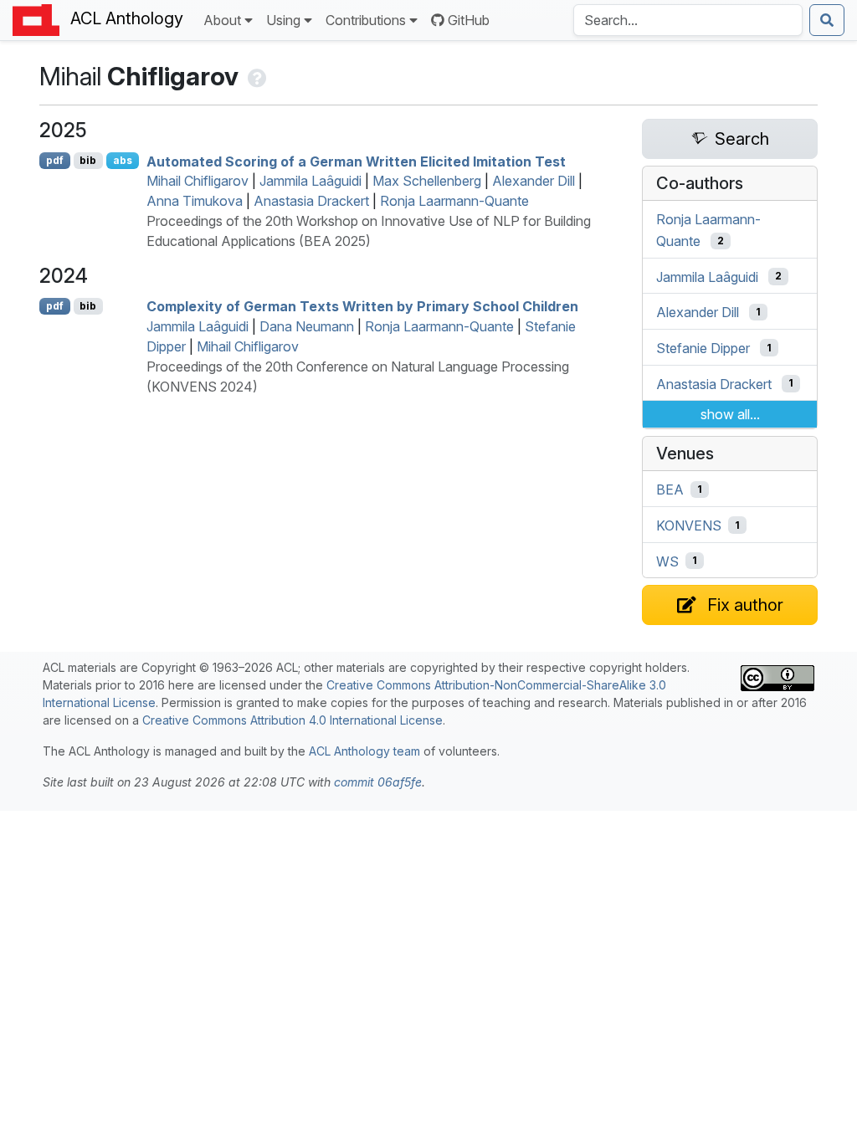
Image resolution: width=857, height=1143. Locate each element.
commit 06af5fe (378, 782)
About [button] (222, 20)
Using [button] (283, 20)
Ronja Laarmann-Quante (454, 200)
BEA (670, 489)
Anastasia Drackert (311, 200)
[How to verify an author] (255, 76)
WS (667, 560)
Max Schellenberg (426, 180)
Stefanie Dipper (703, 348)
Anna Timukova (194, 200)
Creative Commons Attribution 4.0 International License (292, 720)
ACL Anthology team (364, 751)
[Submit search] (826, 20)
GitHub (469, 20)
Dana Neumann (306, 326)
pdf (55, 160)
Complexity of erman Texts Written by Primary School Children (362, 306)
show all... (730, 414)
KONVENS (688, 525)
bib (88, 160)
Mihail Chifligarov (197, 180)
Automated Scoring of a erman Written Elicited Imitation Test (356, 160)
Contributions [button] (366, 20)
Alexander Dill (533, 180)
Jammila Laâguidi (310, 180)
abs (122, 160)
